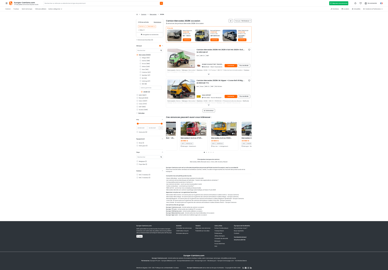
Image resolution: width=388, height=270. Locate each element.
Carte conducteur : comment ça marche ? (180, 186)
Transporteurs (219, 231)
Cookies (176, 268)
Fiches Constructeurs (221, 228)
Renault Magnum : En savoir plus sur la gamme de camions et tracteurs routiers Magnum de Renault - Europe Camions (205, 198)
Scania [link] (143, 110)
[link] (151, 58)
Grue (141, 143)
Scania (220, 162)
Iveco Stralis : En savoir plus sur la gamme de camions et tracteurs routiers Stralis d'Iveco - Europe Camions (201, 202)
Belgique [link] (143, 161)
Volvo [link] (143, 104)
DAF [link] (142, 107)
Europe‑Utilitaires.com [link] (169, 261)
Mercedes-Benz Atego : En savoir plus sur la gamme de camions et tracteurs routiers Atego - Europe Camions (202, 196)
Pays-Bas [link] (143, 164)
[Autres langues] (381, 3)
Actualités (357, 9)
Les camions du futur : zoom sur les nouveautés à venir (184, 184)
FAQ (216, 246)
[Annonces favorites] (361, 3)
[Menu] (6, 3)
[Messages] (355, 3)
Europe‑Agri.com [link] (200, 261)
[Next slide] (250, 135)
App (140, 236)
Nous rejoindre (239, 231)
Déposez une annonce (339, 3)
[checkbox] (249, 50)
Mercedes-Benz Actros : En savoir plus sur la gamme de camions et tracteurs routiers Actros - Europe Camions (202, 195)
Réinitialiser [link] (157, 22)
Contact (236, 233)
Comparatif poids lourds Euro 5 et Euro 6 (179, 182)
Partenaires (218, 233)
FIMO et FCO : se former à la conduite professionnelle (183, 188)
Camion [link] (141, 26)
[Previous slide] (166, 135)
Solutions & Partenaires (373, 9)
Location (346, 9)
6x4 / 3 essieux (144, 175)
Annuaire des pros (182, 233)
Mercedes (145, 55)
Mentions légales (142, 268)
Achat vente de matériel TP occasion (190, 209)
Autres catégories (54, 9)
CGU (153, 268)
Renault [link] (143, 98)
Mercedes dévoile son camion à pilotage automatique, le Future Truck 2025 (191, 190)
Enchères (336, 9)
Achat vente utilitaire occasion (192, 211)
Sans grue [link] (143, 146)
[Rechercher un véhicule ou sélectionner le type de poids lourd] (161, 3)
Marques (217, 241)
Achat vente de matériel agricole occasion (193, 215)
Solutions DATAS (239, 240)
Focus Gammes (220, 243)
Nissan (225, 162)
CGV (149, 268)
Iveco (208, 162)
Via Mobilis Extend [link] (241, 261)
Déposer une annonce (203, 228)
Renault (203, 162)
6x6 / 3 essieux (144, 177)
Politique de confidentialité (164, 268)
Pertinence (242, 21)
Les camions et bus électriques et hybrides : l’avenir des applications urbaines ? (192, 180)
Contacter (187, 40)
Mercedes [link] (151, 26)
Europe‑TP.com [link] (155, 261)
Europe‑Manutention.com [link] (185, 261)
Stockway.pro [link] (211, 261)
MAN (198, 162)
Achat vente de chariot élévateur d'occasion (199, 213)
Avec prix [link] (143, 132)
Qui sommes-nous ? (240, 228)
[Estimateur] (231, 21)
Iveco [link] (143, 101)
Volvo (212, 162)
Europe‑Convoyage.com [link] (226, 261)
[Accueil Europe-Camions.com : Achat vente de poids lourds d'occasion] (137, 14)
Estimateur (210, 110)
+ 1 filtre (140, 30)
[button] (181, 36)
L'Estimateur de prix (182, 231)
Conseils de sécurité (221, 238)
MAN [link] (142, 95)
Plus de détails (243, 65)
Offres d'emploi (220, 236)
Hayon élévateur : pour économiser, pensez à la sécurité (184, 178)
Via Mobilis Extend (240, 237)
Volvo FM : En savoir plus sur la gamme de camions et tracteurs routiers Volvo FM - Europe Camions (198, 200)
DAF (216, 162)
